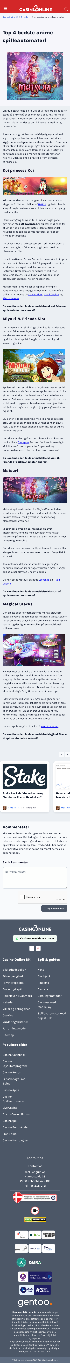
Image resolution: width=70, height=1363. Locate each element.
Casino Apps (11, 1090)
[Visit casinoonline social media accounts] (31, 948)
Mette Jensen (14, 808)
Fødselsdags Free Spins (14, 1081)
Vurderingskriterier (15, 1022)
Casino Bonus (12, 1072)
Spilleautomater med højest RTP (52, 1016)
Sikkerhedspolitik (14, 969)
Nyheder (24, 17)
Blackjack (44, 976)
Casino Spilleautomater (13, 1099)
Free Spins (9, 1134)
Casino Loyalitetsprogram (15, 1063)
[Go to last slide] (61, 754)
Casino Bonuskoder (15, 1127)
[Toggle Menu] (5, 8)
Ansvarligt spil (12, 989)
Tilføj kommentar (54, 908)
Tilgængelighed (13, 976)
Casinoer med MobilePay (47, 1005)
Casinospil (10, 1121)
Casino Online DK (10, 17)
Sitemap (8, 1035)
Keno (41, 969)
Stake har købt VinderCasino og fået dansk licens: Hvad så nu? (23, 795)
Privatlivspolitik (13, 983)
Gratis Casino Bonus (16, 1114)
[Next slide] (67, 754)
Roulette (43, 983)
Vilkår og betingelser (16, 1009)
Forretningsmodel (14, 1028)
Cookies (8, 1015)
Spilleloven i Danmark (17, 996)
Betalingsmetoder (50, 996)
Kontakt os (35, 1166)
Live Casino (10, 1107)
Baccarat (43, 989)
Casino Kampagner (15, 1140)
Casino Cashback (14, 1055)
